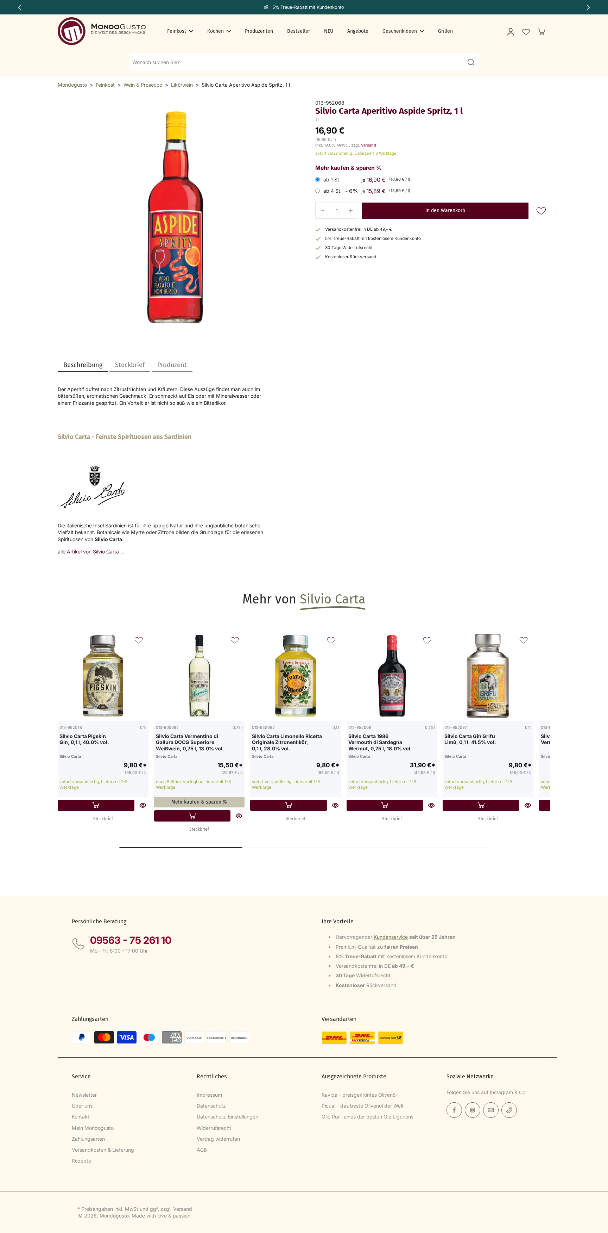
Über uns (82, 1106)
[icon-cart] (541, 31)
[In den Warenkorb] (96, 805)
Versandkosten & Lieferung (103, 1150)
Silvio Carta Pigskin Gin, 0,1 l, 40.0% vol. (84, 739)
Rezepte (81, 1161)
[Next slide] (589, 7)
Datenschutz (211, 1106)
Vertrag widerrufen (218, 1139)
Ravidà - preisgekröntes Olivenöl (359, 1095)
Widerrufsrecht (214, 1128)
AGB (202, 1150)
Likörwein (182, 85)
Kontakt (80, 1117)
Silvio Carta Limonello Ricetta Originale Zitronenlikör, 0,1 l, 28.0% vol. (287, 742)
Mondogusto (72, 85)
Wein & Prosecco (143, 85)
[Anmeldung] (510, 31)
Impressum (209, 1095)
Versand (368, 145)
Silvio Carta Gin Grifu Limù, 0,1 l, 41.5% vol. (470, 739)
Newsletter (84, 1095)
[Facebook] (454, 1110)
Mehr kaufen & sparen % (199, 802)
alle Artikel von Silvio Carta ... (91, 551)
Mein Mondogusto (93, 1128)
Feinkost (105, 85)
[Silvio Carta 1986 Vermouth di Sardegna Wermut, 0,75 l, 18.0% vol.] (392, 675)
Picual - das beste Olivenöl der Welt (363, 1106)
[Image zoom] (175, 217)
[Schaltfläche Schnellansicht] (142, 805)
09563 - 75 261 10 (130, 940)
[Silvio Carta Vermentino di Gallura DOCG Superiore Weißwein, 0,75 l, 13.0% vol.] (199, 675)
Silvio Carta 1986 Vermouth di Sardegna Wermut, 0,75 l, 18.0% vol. (380, 742)
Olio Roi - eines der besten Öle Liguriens (367, 1117)
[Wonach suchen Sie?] (471, 62)
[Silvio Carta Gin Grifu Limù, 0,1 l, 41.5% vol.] (488, 675)
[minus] (323, 210)
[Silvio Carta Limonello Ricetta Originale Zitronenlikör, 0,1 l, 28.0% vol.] (295, 675)
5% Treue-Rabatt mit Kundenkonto (308, 7)
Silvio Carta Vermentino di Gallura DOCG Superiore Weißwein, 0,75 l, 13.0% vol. (190, 742)
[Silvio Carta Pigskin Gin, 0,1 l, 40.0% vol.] (103, 675)
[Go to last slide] (19, 7)
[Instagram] (472, 1110)
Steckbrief (103, 818)
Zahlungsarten (88, 1139)
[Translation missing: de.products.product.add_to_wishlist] (525, 31)
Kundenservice (391, 937)
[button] (445, 211)
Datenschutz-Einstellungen (227, 1117)
